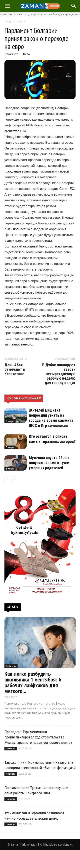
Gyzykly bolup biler (23, 398)
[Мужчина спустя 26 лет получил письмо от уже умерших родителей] (15, 463)
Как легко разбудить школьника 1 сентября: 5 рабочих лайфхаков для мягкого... (32, 682)
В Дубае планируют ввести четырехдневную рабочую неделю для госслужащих (59, 374)
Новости (11, 748)
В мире (20, 21)
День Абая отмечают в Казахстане (14, 369)
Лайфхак (11, 666)
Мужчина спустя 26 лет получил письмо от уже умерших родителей (49, 462)
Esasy (7, 21)
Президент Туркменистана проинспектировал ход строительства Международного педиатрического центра (38, 737)
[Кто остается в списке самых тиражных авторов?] (15, 441)
